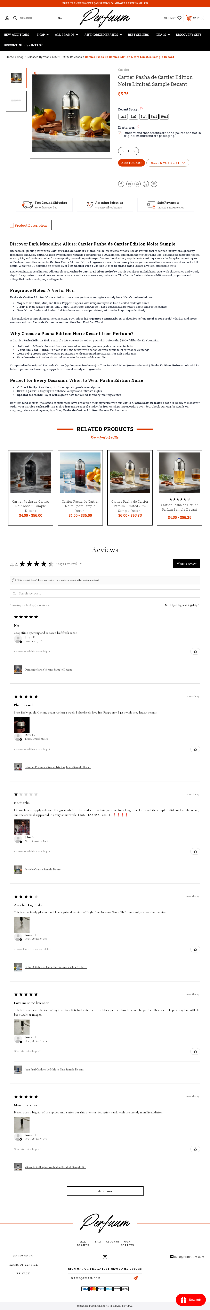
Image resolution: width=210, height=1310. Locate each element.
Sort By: (170, 605)
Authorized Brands (101, 35)
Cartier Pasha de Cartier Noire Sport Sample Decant (80, 506)
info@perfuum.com (189, 1257)
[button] (80, 563)
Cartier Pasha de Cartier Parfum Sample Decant (179, 507)
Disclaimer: (128, 127)
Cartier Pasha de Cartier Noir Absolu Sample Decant (30, 506)
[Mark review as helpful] (195, 651)
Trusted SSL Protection (170, 207)
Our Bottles (127, 1243)
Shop (41, 35)
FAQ (98, 1241)
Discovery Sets (189, 35)
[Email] (129, 184)
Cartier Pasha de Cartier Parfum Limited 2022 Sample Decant (129, 506)
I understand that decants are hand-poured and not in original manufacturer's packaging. (162, 134)
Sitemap (128, 1305)
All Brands (64, 35)
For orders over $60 (46, 207)
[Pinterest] (154, 184)
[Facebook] (121, 184)
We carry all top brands (108, 207)
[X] (146, 184)
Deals (161, 35)
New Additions (16, 35)
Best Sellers (138, 35)
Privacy (23, 1273)
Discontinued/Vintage (23, 45)
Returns (112, 1241)
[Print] (138, 184)
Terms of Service (23, 1264)
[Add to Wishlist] (45, 468)
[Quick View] (45, 458)
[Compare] (45, 478)
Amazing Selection (109, 203)
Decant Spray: (130, 109)
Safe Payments (168, 203)
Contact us (23, 1256)
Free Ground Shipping (51, 203)
